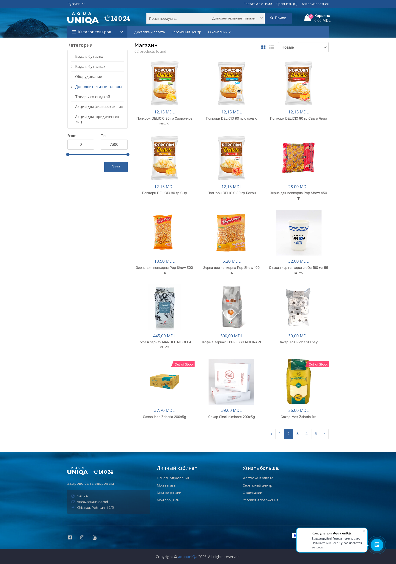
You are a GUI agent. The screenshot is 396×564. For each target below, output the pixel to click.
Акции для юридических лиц (97, 119)
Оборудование (88, 76)
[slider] (67, 154)
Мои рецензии (169, 492)
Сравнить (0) (286, 3)
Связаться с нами (258, 3)
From (71, 135)
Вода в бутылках (90, 66)
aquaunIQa (187, 556)
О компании (218, 32)
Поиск (280, 18)
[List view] (271, 47)
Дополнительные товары (98, 86)
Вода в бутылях (89, 56)
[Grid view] (263, 47)
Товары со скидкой (92, 96)
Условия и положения (260, 500)
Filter (115, 166)
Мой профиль (168, 500)
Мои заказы (166, 485)
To (103, 135)
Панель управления (173, 478)
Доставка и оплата (149, 32)
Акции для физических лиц (99, 106)
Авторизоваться (315, 3)
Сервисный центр (186, 32)
